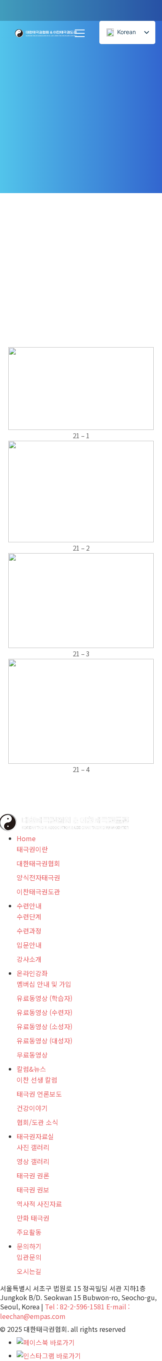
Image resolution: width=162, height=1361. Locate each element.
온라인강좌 (32, 973)
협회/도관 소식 (37, 1122)
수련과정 (29, 931)
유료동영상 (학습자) (44, 998)
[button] (79, 33)
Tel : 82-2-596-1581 (75, 1306)
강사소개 (29, 959)
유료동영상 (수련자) (44, 1012)
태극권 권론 (33, 1175)
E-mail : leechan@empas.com (65, 1311)
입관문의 (29, 1257)
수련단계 (29, 916)
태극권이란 (32, 849)
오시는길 (29, 1271)
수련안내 (29, 906)
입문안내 (29, 945)
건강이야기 (32, 1108)
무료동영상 (32, 1055)
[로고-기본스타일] (46, 33)
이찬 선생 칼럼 (37, 1080)
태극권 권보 (33, 1190)
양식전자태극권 (38, 877)
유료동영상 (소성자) (44, 1026)
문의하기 (29, 1246)
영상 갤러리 (33, 1161)
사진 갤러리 (33, 1147)
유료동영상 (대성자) (44, 1041)
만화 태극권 (33, 1218)
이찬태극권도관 (38, 892)
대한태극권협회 (38, 863)
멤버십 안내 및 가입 (44, 984)
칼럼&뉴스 (31, 1069)
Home (26, 838)
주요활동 (29, 1232)
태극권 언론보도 (39, 1094)
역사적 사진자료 (39, 1204)
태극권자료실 (35, 1136)
